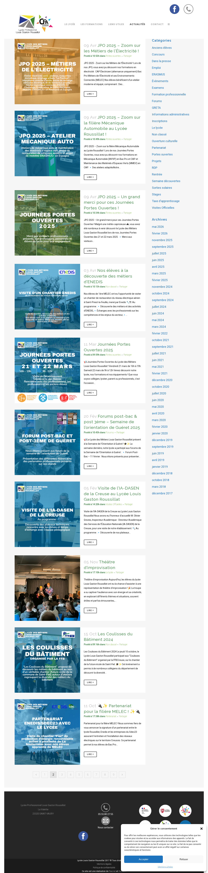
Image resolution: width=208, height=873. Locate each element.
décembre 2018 (162, 473)
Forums (110, 432)
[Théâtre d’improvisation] (47, 588)
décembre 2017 (162, 493)
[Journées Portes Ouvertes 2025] (47, 370)
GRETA (156, 107)
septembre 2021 (162, 346)
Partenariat (111, 716)
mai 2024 (158, 320)
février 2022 (160, 333)
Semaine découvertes (166, 181)
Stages (156, 194)
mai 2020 (158, 406)
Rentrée (157, 174)
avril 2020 (158, 413)
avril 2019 (158, 460)
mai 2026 (158, 226)
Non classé (111, 286)
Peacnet (112, 871)
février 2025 (160, 280)
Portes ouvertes (113, 56)
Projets (156, 161)
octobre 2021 (160, 340)
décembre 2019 (162, 440)
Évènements (160, 81)
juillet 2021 (159, 353)
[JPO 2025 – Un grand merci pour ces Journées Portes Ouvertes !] (47, 223)
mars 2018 (159, 486)
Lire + (90, 94)
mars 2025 (159, 273)
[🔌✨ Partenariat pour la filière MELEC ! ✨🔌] (47, 732)
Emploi (156, 67)
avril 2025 (158, 266)
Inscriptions (159, 121)
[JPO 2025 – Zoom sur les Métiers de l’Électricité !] (47, 71)
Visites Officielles (114, 504)
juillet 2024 (159, 306)
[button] (201, 828)
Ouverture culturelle (164, 141)
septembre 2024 (162, 300)
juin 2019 (158, 453)
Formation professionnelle (169, 94)
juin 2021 (158, 360)
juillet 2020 (159, 393)
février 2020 (160, 426)
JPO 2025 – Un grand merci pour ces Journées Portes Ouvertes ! (112, 202)
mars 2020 (159, 420)
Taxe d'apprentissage (166, 201)
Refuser (184, 859)
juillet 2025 (159, 253)
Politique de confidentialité (104, 867)
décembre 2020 (162, 380)
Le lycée (109, 572)
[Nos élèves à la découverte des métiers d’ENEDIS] (47, 296)
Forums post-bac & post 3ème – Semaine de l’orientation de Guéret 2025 (112, 422)
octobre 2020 (160, 386)
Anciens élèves (162, 47)
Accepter (143, 859)
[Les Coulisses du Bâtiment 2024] (47, 660)
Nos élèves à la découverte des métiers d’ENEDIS (108, 276)
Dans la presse (161, 61)
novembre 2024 (162, 286)
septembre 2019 (162, 446)
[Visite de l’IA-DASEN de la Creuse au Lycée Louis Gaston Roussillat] (47, 514)
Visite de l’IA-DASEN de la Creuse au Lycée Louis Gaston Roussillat (112, 494)
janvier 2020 (160, 433)
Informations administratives (170, 114)
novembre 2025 (162, 240)
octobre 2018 (160, 480)
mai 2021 (158, 366)
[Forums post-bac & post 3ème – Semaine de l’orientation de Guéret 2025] (47, 442)
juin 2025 (158, 260)
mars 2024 (159, 326)
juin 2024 (158, 313)
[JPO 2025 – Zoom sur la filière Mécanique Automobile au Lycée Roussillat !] (47, 143)
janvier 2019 (160, 466)
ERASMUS (158, 74)
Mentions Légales (165, 867)
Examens (158, 87)
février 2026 (160, 233)
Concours (158, 54)
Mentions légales (104, 864)
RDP (154, 167)
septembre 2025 (162, 246)
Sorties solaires (162, 187)
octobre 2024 (160, 293)
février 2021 (160, 373)
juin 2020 (158, 400)
